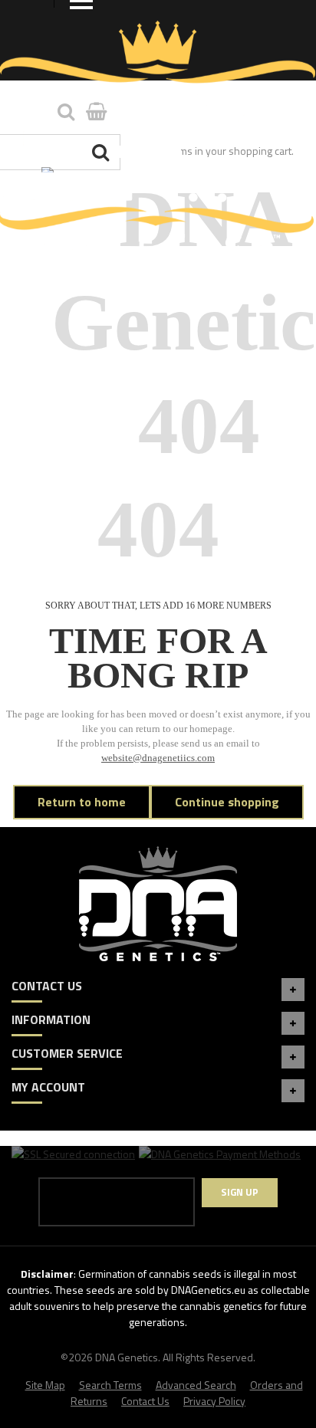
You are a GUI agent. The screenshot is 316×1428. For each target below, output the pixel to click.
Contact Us (145, 1401)
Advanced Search (196, 1385)
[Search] (102, 152)
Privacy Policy (214, 1401)
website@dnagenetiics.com (158, 758)
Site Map (45, 1385)
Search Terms (110, 1385)
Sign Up (239, 1192)
